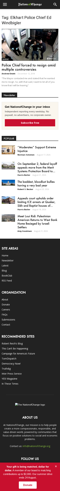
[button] (55, 4)
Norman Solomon (26, 154)
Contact (6, 324)
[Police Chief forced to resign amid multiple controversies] (30, 45)
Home (5, 255)
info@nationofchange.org (36, 446)
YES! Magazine (9, 378)
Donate (6, 304)
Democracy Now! (11, 363)
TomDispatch (9, 358)
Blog (4, 270)
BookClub (7, 275)
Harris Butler (24, 175)
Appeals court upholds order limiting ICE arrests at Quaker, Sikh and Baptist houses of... (36, 201)
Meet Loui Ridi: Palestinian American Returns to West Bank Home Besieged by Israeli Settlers (37, 221)
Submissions (8, 319)
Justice (5, 59)
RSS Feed (7, 280)
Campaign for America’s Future (18, 353)
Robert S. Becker (25, 189)
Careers (6, 309)
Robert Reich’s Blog (12, 343)
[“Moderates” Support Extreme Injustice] (8, 149)
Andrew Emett (8, 73)
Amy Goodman (25, 231)
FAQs (5, 314)
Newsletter (8, 260)
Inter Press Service (12, 373)
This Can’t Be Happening (15, 348)
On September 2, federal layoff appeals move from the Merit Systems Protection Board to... (37, 167)
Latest (5, 265)
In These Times (10, 383)
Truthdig (6, 368)
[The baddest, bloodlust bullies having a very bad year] (8, 182)
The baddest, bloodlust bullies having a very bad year (36, 183)
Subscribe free (30, 122)
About (5, 299)
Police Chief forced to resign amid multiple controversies (29, 67)
